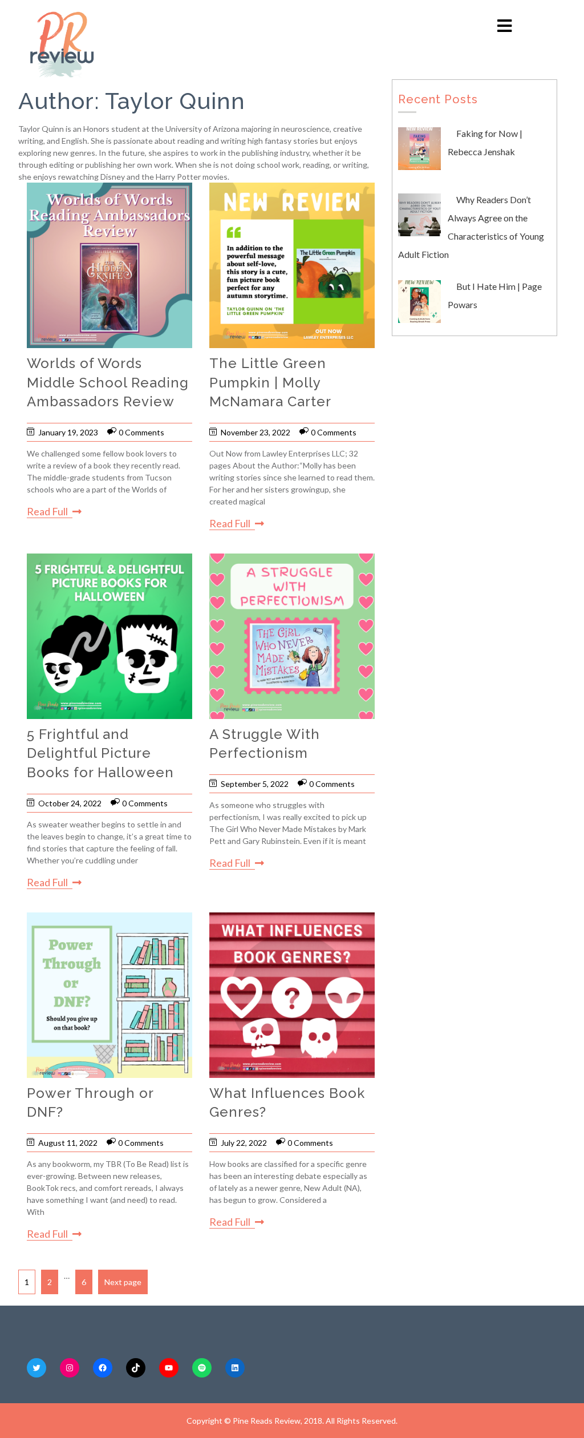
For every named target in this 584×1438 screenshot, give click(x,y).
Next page (122, 1282)
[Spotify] (202, 1368)
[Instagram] (69, 1368)
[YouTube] (169, 1368)
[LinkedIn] (235, 1368)
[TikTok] (136, 1368)
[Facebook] (103, 1368)
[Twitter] (36, 1368)
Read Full (47, 511)
